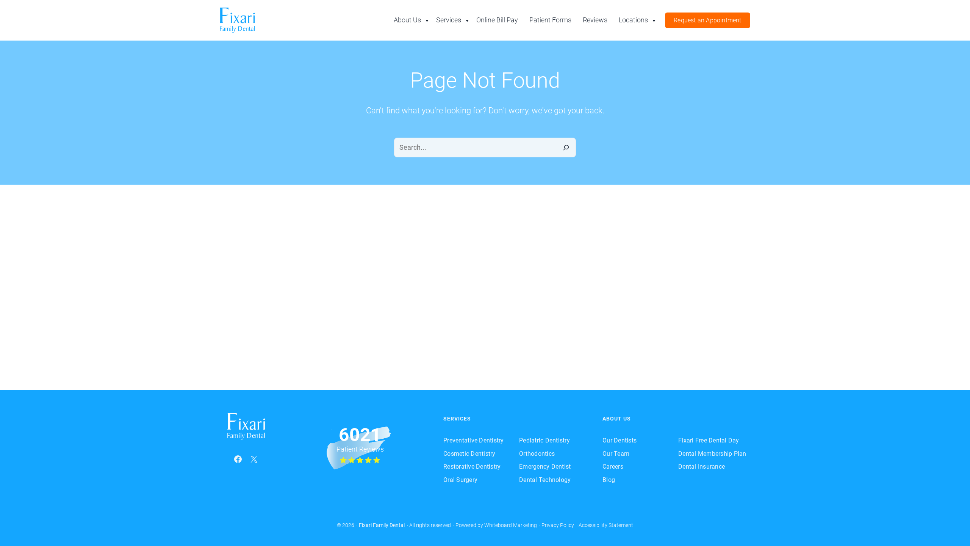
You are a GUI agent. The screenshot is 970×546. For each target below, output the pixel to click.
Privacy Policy (557, 525)
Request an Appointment (707, 20)
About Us (407, 20)
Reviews (595, 20)
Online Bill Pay (497, 20)
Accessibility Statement (606, 525)
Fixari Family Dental (382, 525)
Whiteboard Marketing (510, 525)
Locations (633, 20)
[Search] (566, 147)
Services (448, 20)
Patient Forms (550, 20)
